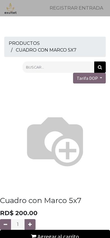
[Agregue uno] (30, 224)
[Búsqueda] (100, 67)
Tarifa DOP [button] (88, 78)
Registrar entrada (76, 8)
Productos (24, 43)
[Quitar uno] (5, 224)
